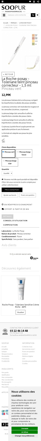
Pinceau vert (9, 152)
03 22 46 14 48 (19, 331)
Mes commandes (7, 378)
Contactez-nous (27, 347)
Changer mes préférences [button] (24, 436)
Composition (10, 225)
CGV (23, 359)
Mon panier (5, 373)
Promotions (5, 359)
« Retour (8, 74)
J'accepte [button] (24, 428)
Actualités (5, 350)
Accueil (5, 23)
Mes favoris (5, 385)
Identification (6, 375)
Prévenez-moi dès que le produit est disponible (20, 179)
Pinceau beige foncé (25, 153)
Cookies (25, 364)
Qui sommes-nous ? (28, 350)
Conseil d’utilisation (15, 220)
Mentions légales (27, 357)
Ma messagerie (6, 382)
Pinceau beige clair (11, 162)
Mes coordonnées (7, 380)
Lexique (4, 352)
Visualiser (20, 312)
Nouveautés (5, 357)
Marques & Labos (7, 354)
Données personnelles (29, 362)
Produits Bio (6, 362)
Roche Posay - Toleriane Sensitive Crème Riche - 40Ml (20, 306)
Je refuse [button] (24, 432)
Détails (7, 216)
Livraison (25, 354)
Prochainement (12, 190)
